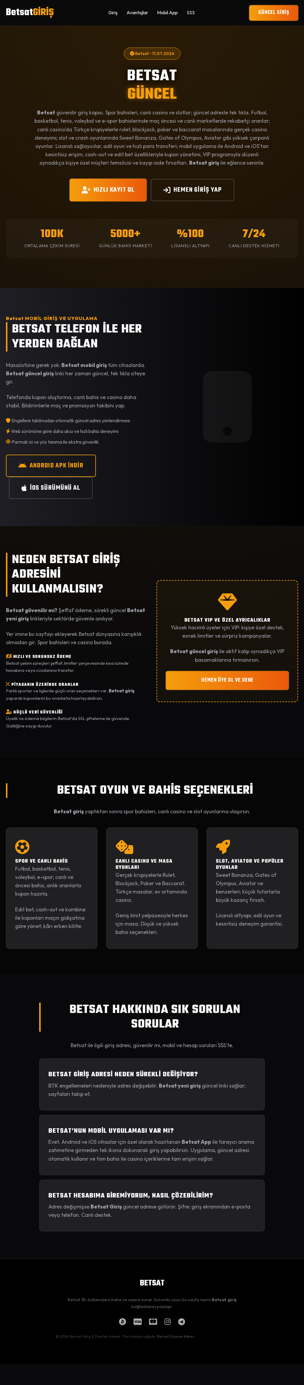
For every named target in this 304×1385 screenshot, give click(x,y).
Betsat (30, 12)
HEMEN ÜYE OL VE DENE (227, 680)
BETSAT (152, 1283)
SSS (191, 12)
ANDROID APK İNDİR (56, 466)
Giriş (113, 12)
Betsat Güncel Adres (175, 1336)
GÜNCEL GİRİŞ (273, 13)
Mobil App (167, 12)
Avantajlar (137, 12)
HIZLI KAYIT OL (114, 190)
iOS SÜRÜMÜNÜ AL (55, 488)
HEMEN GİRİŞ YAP (198, 190)
